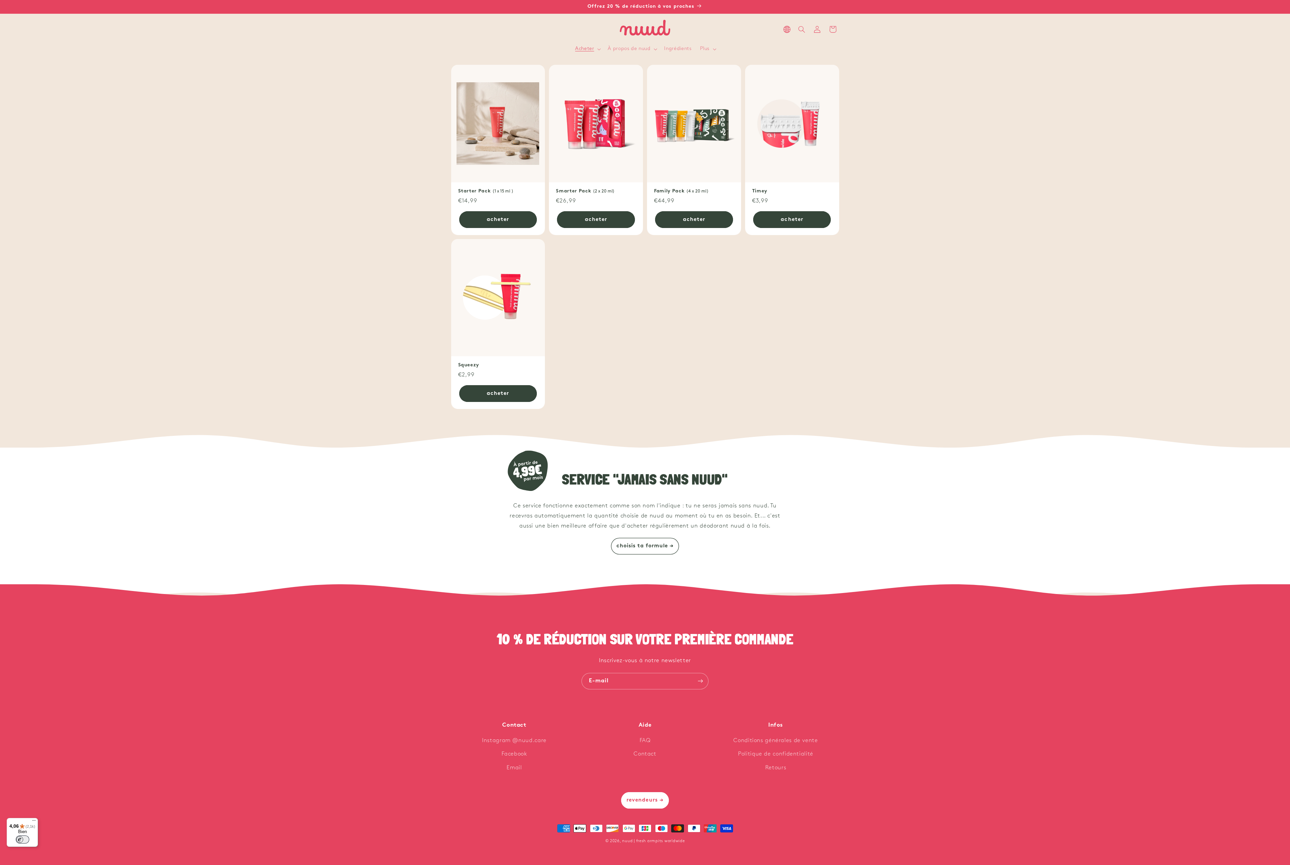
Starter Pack (486, 191)
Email (514, 768)
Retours (775, 768)
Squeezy (468, 365)
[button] (587, 49)
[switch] (22, 839)
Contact (645, 754)
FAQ (645, 740)
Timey (759, 191)
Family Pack (681, 191)
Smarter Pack (585, 191)
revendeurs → (645, 800)
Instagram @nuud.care (514, 740)
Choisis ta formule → (645, 546)
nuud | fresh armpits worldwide (653, 841)
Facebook (514, 754)
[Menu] (34, 822)
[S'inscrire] (700, 681)
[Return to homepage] (645, 29)
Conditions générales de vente (775, 740)
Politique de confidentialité (775, 754)
